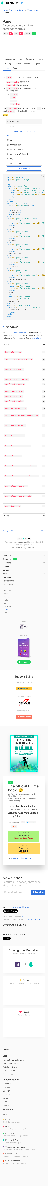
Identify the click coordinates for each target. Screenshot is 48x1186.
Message (8, 63)
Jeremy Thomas (21, 907)
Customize (7, 1087)
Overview (7, 1084)
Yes (34, 34)
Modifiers (7, 1091)
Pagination (38, 63)
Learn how (36, 338)
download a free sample (21, 858)
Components (32, 10)
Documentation (17, 10)
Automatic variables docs (13, 1060)
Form (5, 1102)
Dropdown (30, 59)
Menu (41, 59)
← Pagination (8, 530)
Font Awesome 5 (10, 1071)
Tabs (15, 68)
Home (5, 10)
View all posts (8, 1074)
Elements (6, 1105)
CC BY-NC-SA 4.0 (32, 919)
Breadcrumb (9, 59)
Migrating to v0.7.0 (11, 1063)
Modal (18, 63)
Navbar (27, 63)
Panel (6, 68)
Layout (5, 1098)
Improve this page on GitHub (24, 547)
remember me (15, 163)
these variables (20, 332)
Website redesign (10, 1067)
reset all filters (24, 168)
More (5, 1114)
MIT (22, 916)
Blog (5, 1056)
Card (20, 59)
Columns (6, 1094)
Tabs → (42, 530)
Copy (42, 176)
